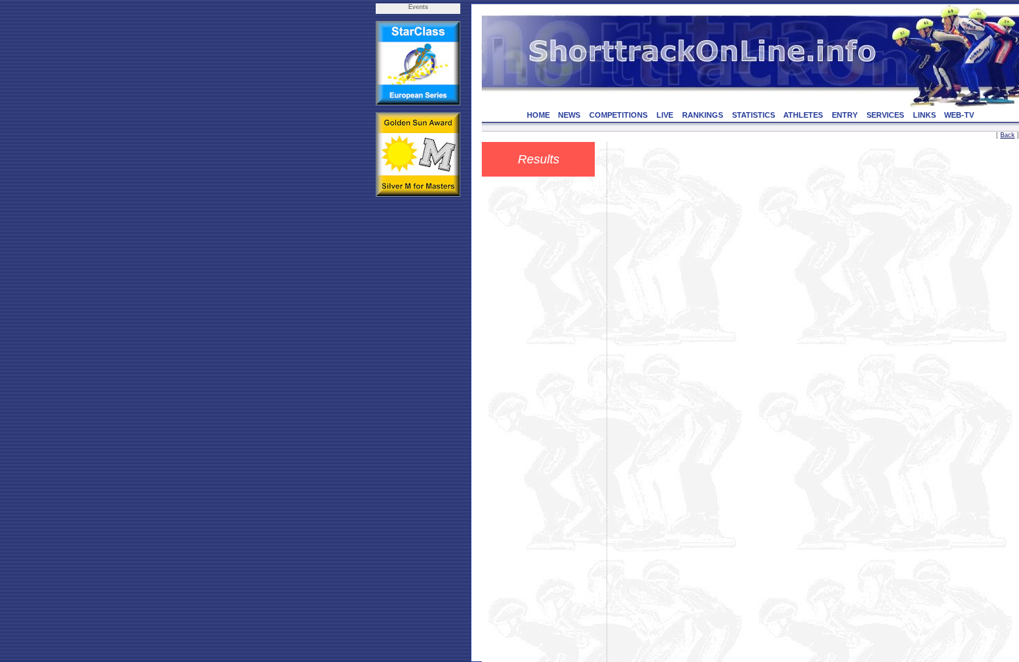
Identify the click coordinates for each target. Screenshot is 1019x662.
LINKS (924, 115)
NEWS (569, 115)
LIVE (664, 115)
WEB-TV (959, 115)
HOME (538, 115)
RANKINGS (702, 115)
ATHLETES (803, 115)
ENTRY (844, 115)
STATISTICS (753, 115)
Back (1007, 135)
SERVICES (885, 115)
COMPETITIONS (618, 115)
